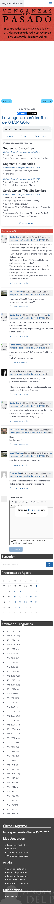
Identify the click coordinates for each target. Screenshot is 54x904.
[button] (50, 3)
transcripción (43, 136)
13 (26, 596)
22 (36, 602)
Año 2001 (13, 742)
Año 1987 (12, 804)
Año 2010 (13, 702)
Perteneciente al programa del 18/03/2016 (21, 194)
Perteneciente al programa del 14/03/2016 (21, 152)
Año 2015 (13, 680)
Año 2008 (13, 711)
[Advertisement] (27, 69)
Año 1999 (13, 751)
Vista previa (24, 506)
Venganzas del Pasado (12, 3)
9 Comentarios (28, 223)
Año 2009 (13, 706)
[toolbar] (31, 502)
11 (15, 596)
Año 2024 (13, 640)
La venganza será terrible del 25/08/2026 (26, 832)
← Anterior (6, 101)
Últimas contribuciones (17, 855)
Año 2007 (13, 715)
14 (31, 596)
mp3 (11, 136)
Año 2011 (13, 698)
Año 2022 (13, 649)
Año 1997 (12, 760)
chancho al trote (17, 429)
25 (15, 607)
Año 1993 (13, 778)
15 (36, 596)
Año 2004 (13, 729)
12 (20, 596)
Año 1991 (12, 787)
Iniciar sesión (34, 509)
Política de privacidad (17, 872)
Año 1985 (12, 813)
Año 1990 (12, 791)
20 (25, 602)
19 (20, 602)
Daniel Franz (15, 236)
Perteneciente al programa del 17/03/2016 (21, 178)
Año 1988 (12, 800)
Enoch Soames (16, 291)
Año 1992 (12, 782)
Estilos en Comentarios (17, 883)
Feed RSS (11, 848)
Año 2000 (13, 747)
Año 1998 (13, 755)
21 (31, 602)
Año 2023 (13, 644)
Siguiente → (47, 101)
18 (15, 602)
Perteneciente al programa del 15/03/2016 (21, 167)
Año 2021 (13, 653)
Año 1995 (13, 769)
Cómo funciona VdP (16, 879)
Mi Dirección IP (14, 896)
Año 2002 (13, 738)
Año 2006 (13, 720)
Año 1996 (12, 764)
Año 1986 (12, 809)
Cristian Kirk (15, 473)
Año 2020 (13, 657)
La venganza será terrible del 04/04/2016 (25, 120)
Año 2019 (13, 662)
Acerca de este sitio (16, 868)
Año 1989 (13, 795)
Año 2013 (13, 689)
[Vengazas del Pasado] (27, 21)
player (25, 136)
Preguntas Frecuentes (17, 876)
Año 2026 (13, 631)
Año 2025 (13, 635)
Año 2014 (13, 684)
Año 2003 (13, 733)
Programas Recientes (17, 845)
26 (20, 607)
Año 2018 (13, 666)
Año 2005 (13, 724)
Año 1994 (13, 773)
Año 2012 (13, 693)
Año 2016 (13, 675)
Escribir (14, 506)
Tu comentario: (16, 497)
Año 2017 (13, 671)
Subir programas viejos (17, 852)
